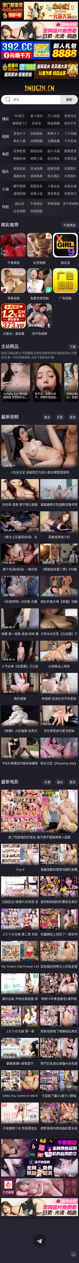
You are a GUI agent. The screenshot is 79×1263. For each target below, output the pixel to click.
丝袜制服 (36, 141)
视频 (5, 136)
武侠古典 (70, 186)
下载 (73, 347)
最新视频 (10, 417)
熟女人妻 (19, 141)
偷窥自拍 (19, 168)
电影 (5, 154)
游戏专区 (70, 116)
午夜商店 (36, 203)
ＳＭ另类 (70, 141)
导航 (5, 206)
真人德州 (36, 116)
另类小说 (36, 193)
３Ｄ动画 (70, 133)
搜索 (69, 99)
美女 (47, 417)
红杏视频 (19, 211)
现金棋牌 (53, 123)
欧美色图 (53, 168)
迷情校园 (19, 193)
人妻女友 (53, 186)
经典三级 (36, 158)
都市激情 (19, 186)
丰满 (47, 782)
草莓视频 (53, 203)
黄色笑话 (53, 193)
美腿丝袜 (19, 176)
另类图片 (70, 176)
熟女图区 (53, 176)
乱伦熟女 (53, 158)
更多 (73, 417)
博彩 (5, 119)
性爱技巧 (70, 193)
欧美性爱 (70, 151)
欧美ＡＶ (53, 133)
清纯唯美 (36, 176)
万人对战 (53, 116)
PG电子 (19, 116)
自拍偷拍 (36, 133)
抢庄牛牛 (70, 123)
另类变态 (70, 158)
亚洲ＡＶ (19, 133)
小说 (5, 189)
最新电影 (10, 782)
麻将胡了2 (20, 123)
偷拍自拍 (36, 151)
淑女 (60, 782)
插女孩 (19, 203)
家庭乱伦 (36, 186)
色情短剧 (36, 211)
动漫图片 (70, 168)
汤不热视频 (70, 203)
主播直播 (53, 141)
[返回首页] (73, 1254)
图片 (5, 171)
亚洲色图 (36, 168)
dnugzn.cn (39, 88)
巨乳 (60, 417)
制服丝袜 (19, 158)
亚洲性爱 (19, 151)
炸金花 (36, 123)
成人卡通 (53, 151)
